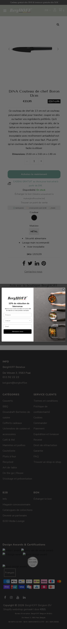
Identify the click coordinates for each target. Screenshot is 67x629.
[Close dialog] (63, 289)
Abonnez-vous (17, 331)
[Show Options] (30, 321)
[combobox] (17, 321)
